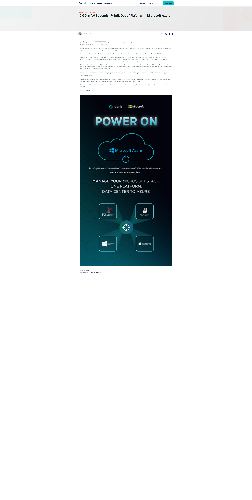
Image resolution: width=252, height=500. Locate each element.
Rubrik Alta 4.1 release (100, 41)
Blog (80, 8)
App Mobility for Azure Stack (94, 272)
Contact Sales (168, 3)
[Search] (161, 3)
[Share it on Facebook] (166, 33)
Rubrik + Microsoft (93, 271)
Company (85, 8)
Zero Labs (142, 3)
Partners (151, 3)
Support (156, 3)
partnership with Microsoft (97, 53)
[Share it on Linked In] (169, 33)
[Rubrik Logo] (82, 3)
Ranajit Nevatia (87, 33)
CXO (147, 3)
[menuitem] (92, 3)
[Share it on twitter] (172, 33)
